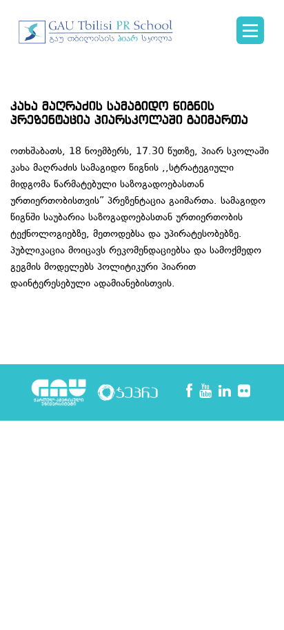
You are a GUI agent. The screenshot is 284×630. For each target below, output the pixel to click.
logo (96, 38)
